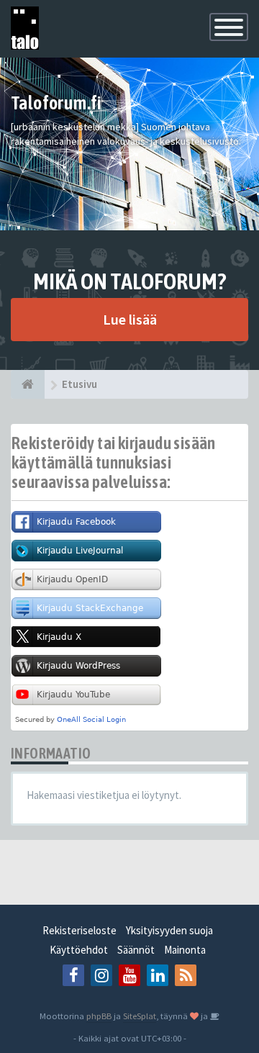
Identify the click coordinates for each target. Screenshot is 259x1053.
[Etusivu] (28, 384)
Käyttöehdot (79, 950)
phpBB (99, 1015)
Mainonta (185, 950)
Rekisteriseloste (79, 930)
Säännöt (136, 950)
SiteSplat (139, 1015)
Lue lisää (130, 319)
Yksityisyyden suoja (169, 930)
